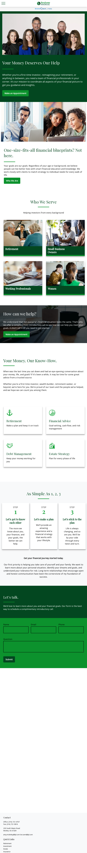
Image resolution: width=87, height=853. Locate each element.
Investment (7, 846)
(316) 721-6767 (14, 822)
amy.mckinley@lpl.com (11, 835)
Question (7, 639)
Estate (5, 849)
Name (6, 624)
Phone (61, 624)
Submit (9, 659)
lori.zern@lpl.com (26, 835)
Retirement (7, 843)
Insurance (6, 852)
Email (33, 624)
